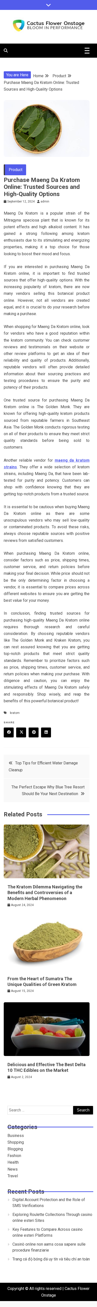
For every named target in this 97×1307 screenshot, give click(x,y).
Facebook (9, 732)
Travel (12, 1176)
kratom (15, 713)
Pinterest (34, 732)
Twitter (21, 732)
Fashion (14, 1155)
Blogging (15, 1149)
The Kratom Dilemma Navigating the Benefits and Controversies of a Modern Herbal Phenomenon (44, 892)
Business (15, 1135)
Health (13, 1162)
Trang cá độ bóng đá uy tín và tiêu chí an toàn (51, 1259)
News (12, 1169)
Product (15, 169)
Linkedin (46, 732)
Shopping (15, 1142)
